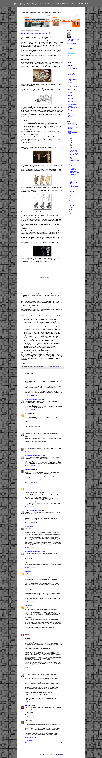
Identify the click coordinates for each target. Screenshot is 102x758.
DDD (69, 71)
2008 (69, 211)
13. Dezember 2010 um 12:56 (31, 442)
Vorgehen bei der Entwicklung (71, 116)
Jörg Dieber (27, 720)
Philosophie (70, 95)
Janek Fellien (27, 632)
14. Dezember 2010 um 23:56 (31, 567)
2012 (69, 144)
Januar (70, 207)
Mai (70, 200)
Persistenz (70, 94)
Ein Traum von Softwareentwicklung (73, 179)
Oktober (71, 191)
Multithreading (71, 90)
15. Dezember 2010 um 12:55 (31, 601)
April (70, 202)
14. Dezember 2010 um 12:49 (31, 506)
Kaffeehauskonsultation (72, 87)
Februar (71, 205)
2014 (69, 140)
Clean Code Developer (72, 68)
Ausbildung (70, 65)
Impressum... (69, 48)
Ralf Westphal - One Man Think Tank (32, 399)
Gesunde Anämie (72, 174)
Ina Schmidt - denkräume (73, 126)
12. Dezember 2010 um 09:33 (31, 409)
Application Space (71, 60)
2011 (69, 145)
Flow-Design (70, 80)
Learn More (80, 3)
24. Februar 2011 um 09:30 (30, 737)
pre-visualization (46, 261)
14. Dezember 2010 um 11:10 (31, 482)
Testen (69, 109)
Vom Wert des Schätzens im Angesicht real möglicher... (74, 165)
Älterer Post (60, 742)
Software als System (72, 101)
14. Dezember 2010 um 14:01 (31, 522)
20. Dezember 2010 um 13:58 (31, 701)
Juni (70, 198)
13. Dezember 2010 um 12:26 (31, 428)
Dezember (71, 149)
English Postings (71, 74)
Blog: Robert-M (28, 446)
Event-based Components (73, 79)
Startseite (43, 742)
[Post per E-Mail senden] (47, 366)
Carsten (26, 413)
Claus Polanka (28, 375)
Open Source (70, 92)
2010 (69, 147)
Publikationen (70, 98)
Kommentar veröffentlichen (28, 740)
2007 (69, 213)
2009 (69, 209)
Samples (69, 100)
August (70, 195)
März (70, 203)
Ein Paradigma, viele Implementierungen (73, 151)
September (71, 193)
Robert (26, 605)
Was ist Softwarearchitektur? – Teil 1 (74, 186)
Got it (86, 3)
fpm (54, 754)
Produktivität (70, 97)
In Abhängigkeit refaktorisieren (72, 158)
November (71, 189)
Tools (69, 112)
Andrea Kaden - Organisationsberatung (72, 124)
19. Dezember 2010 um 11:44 (31, 628)
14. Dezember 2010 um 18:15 (31, 547)
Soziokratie (70, 106)
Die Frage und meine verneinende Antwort (51, 36)
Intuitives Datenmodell (72, 86)
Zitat (41, 211)
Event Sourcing (71, 77)
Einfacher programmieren (73, 73)
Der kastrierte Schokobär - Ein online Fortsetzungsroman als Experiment (73, 132)
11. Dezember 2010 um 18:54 (31, 395)
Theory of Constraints (72, 110)
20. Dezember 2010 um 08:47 (31, 668)
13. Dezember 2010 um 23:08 (31, 451)
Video (69, 113)
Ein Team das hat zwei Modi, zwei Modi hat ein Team (73, 154)
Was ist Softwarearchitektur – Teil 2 (74, 182)
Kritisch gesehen (56, 366)
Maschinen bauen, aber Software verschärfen (37, 33)
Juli (70, 196)
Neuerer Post (24, 742)
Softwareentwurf (71, 103)
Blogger (61, 754)
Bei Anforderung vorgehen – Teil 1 (73, 169)
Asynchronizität (71, 64)
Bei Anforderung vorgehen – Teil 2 (73, 162)
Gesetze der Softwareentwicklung (72, 84)
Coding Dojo (70, 70)
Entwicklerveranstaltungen (73, 76)
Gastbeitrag (70, 82)
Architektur (70, 62)
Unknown (27, 486)
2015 (69, 138)
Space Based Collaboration (73, 107)
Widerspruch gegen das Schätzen (74, 177)
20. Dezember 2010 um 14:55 (31, 716)
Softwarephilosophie (25, 367)
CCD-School (70, 67)
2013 (69, 142)
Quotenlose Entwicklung (74, 160)
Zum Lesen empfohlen (72, 117)
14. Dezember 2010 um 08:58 (31, 465)
